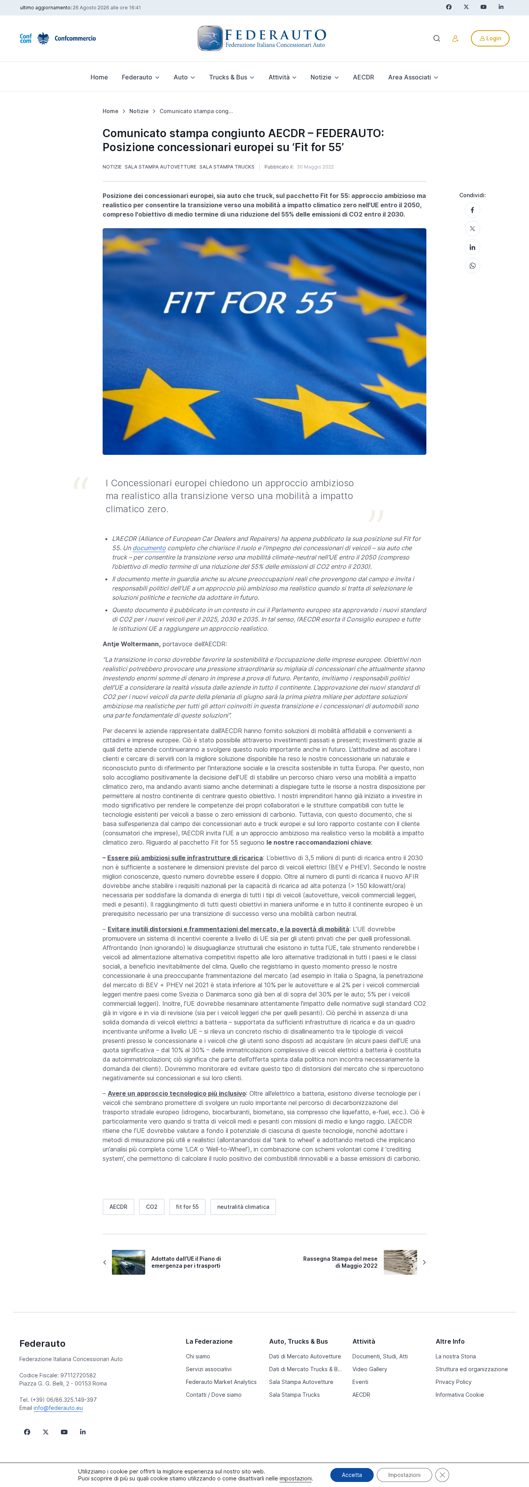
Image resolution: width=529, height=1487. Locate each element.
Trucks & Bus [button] (228, 77)
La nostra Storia (456, 1356)
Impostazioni (404, 1475)
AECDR (363, 77)
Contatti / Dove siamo (214, 1394)
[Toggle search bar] (437, 38)
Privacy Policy (454, 1382)
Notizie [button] (321, 77)
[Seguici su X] (45, 1432)
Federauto (42, 1343)
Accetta (352, 1475)
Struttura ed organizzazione (472, 1369)
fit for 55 (187, 1206)
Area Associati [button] (409, 77)
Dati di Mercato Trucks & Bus (306, 1369)
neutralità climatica (243, 1206)
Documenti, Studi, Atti (380, 1356)
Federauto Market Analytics (221, 1382)
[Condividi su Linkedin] (472, 247)
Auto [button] (180, 77)
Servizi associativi (209, 1369)
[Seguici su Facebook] (27, 1432)
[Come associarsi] (455, 38)
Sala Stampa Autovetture (160, 167)
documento (149, 548)
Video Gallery (369, 1369)
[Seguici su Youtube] (64, 1432)
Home (99, 77)
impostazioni (296, 1478)
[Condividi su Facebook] (472, 210)
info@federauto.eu (58, 1407)
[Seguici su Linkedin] (83, 1432)
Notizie (112, 167)
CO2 (152, 1206)
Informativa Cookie (460, 1394)
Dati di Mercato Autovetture (305, 1356)
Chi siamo (198, 1356)
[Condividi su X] (472, 228)
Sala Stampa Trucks (226, 167)
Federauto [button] (137, 77)
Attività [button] (279, 77)
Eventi (360, 1382)
